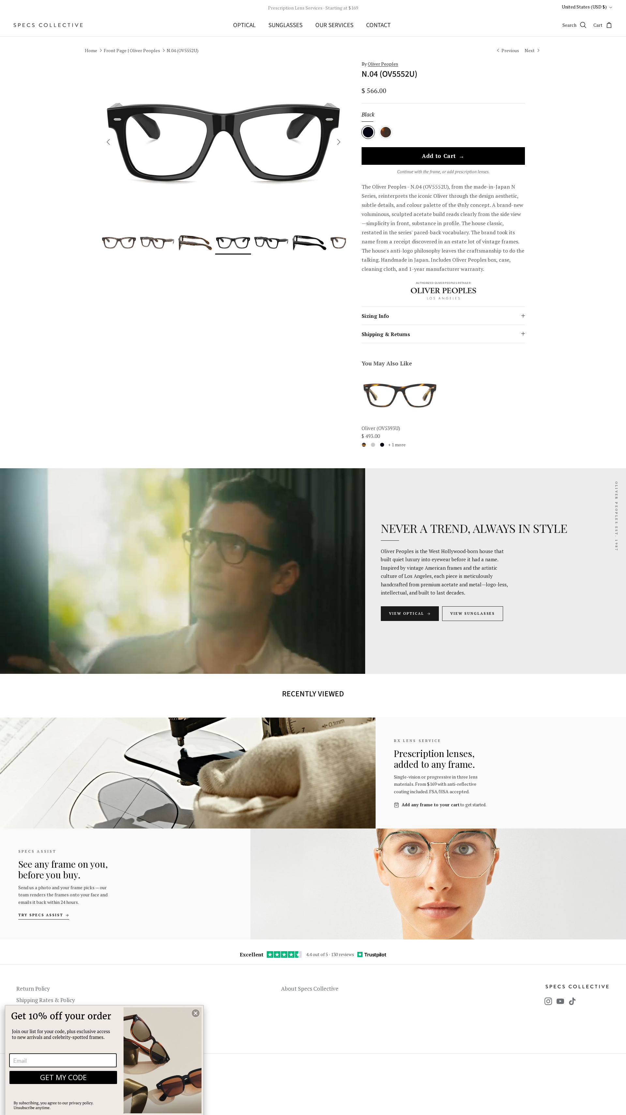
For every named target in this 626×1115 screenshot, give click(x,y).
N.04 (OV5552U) (183, 50)
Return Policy (33, 988)
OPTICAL (244, 25)
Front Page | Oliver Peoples (132, 50)
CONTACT (378, 25)
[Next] (339, 142)
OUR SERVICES (334, 25)
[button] (196, 1013)
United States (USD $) (584, 7)
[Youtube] (560, 1001)
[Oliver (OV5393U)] (400, 395)
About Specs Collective (309, 988)
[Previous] (108, 142)
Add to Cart (443, 156)
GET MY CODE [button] (63, 1077)
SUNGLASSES (285, 25)
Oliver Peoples (383, 64)
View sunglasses (472, 613)
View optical (406, 613)
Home (91, 50)
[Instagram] (548, 1001)
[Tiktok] (572, 1001)
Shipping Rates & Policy (45, 1000)
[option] (223, 142)
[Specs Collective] (48, 25)
